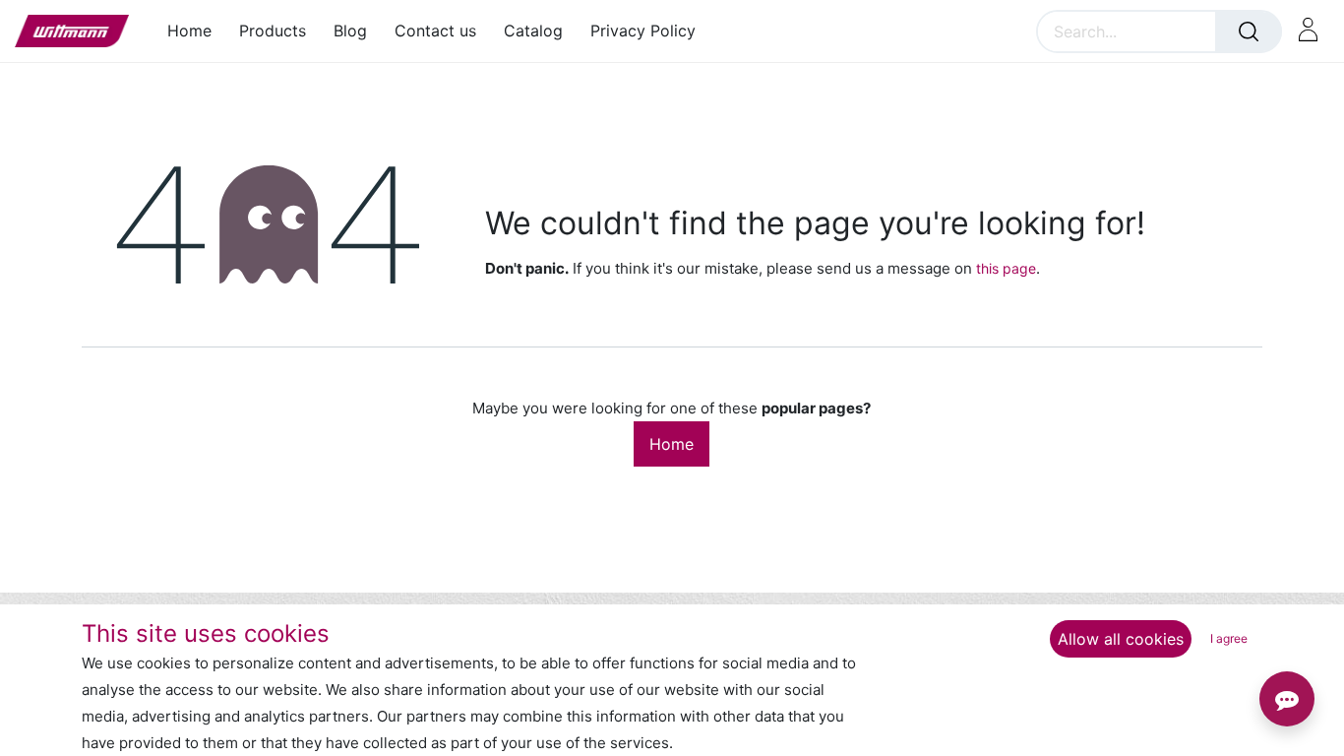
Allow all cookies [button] (1121, 639)
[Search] (1248, 31)
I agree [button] (1229, 638)
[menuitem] (196, 31)
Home (671, 444)
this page (1006, 268)
